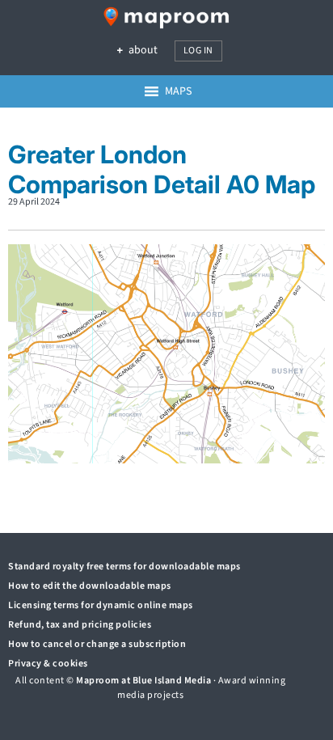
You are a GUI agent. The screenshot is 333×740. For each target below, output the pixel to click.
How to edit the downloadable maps (89, 586)
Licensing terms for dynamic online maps (100, 605)
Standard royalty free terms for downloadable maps (124, 566)
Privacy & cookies (48, 663)
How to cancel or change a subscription (97, 644)
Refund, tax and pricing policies (79, 625)
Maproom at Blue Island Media (143, 680)
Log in (198, 50)
